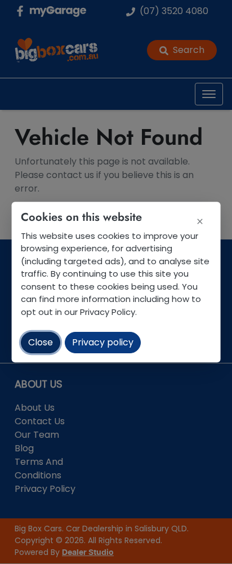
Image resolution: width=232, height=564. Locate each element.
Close (40, 342)
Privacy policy (102, 342)
